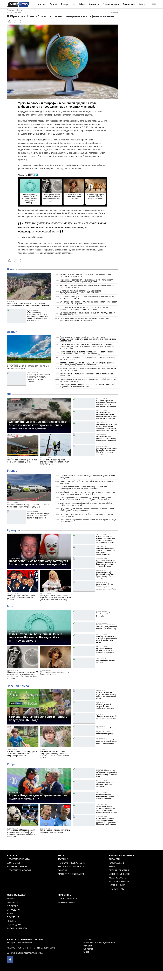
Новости (41, 4)
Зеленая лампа (111, 4)
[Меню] (154, 4)
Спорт (142, 4)
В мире (65, 4)
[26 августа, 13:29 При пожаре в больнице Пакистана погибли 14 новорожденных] (22, 445)
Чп (74, 4)
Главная (11, 10)
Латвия (53, 4)
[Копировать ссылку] (15, 21)
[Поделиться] (20, 21)
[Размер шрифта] (9, 21)
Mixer (82, 4)
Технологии (129, 4)
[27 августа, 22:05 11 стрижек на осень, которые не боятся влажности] (55, 657)
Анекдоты (94, 4)
